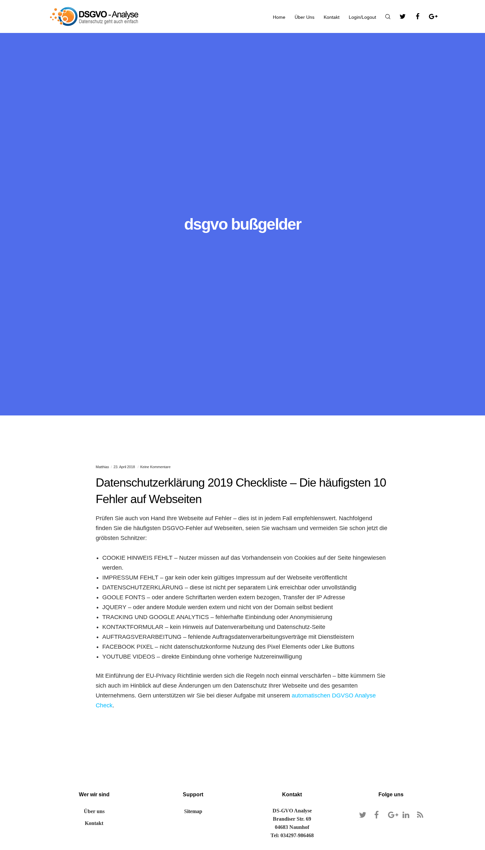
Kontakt (94, 823)
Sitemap (193, 811)
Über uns (94, 811)
